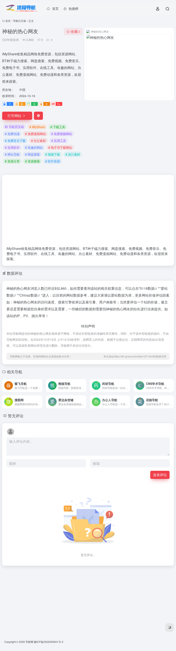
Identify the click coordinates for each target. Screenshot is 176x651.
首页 (8, 20)
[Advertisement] (88, 213)
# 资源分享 (12, 161)
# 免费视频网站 (61, 134)
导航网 (29, 642)
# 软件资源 (52, 161)
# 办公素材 (38, 140)
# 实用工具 (58, 140)
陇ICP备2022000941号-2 (48, 642)
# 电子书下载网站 (60, 147)
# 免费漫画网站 (35, 134)
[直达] (40, 385)
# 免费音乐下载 (15, 140)
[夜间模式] (169, 627)
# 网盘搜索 (32, 154)
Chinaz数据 (28, 295)
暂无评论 (15, 415)
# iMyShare (37, 127)
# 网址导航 (12, 154)
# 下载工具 (57, 127)
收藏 (75, 31)
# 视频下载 (52, 154)
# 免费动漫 (12, 134)
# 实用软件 (12, 147)
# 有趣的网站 (34, 147)
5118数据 (147, 288)
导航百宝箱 (19, 20)
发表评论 (160, 474)
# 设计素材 (72, 154)
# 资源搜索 (32, 161)
